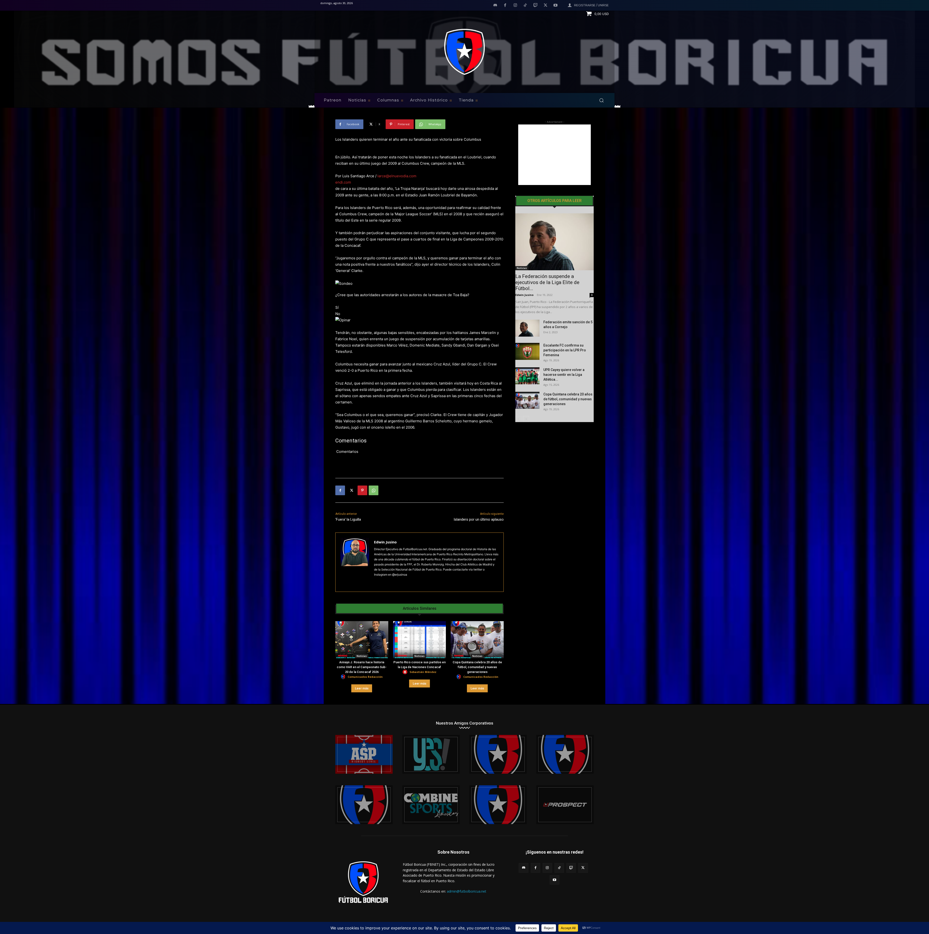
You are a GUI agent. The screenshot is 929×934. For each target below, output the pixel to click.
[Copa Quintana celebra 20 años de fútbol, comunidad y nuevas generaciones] (477, 639)
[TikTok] (525, 5)
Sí (337, 307)
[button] (601, 100)
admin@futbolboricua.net (466, 891)
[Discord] (495, 5)
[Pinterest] (362, 490)
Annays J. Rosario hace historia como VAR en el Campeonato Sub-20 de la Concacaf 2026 (362, 667)
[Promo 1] (364, 754)
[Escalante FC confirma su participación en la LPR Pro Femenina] (527, 351)
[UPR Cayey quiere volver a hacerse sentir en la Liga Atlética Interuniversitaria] (527, 375)
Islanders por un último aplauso (479, 519)
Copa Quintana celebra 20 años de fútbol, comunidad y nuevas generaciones (477, 667)
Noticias (362, 656)
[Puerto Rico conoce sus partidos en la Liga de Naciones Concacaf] (419, 639)
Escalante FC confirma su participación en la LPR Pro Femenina (564, 350)
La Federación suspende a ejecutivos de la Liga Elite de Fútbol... (547, 282)
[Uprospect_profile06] (565, 804)
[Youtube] (555, 5)
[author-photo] (344, 676)
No (337, 313)
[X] (545, 5)
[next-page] (526, 419)
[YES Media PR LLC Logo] (431, 754)
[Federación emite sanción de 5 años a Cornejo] (527, 328)
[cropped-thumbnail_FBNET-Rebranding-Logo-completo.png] (565, 754)
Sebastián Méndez (423, 672)
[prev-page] (518, 419)
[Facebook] (505, 5)
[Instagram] (515, 5)
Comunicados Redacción (365, 677)
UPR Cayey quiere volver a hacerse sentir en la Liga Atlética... (563, 374)
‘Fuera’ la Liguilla (348, 519)
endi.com (343, 182)
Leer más (361, 688)
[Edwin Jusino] (355, 562)
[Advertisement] (554, 154)
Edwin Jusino (385, 542)
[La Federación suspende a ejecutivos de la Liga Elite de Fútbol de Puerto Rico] (554, 241)
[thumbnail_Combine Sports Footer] (431, 804)
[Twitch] (535, 5)
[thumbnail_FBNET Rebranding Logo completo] (498, 754)
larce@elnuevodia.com (396, 176)
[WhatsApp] (373, 490)
